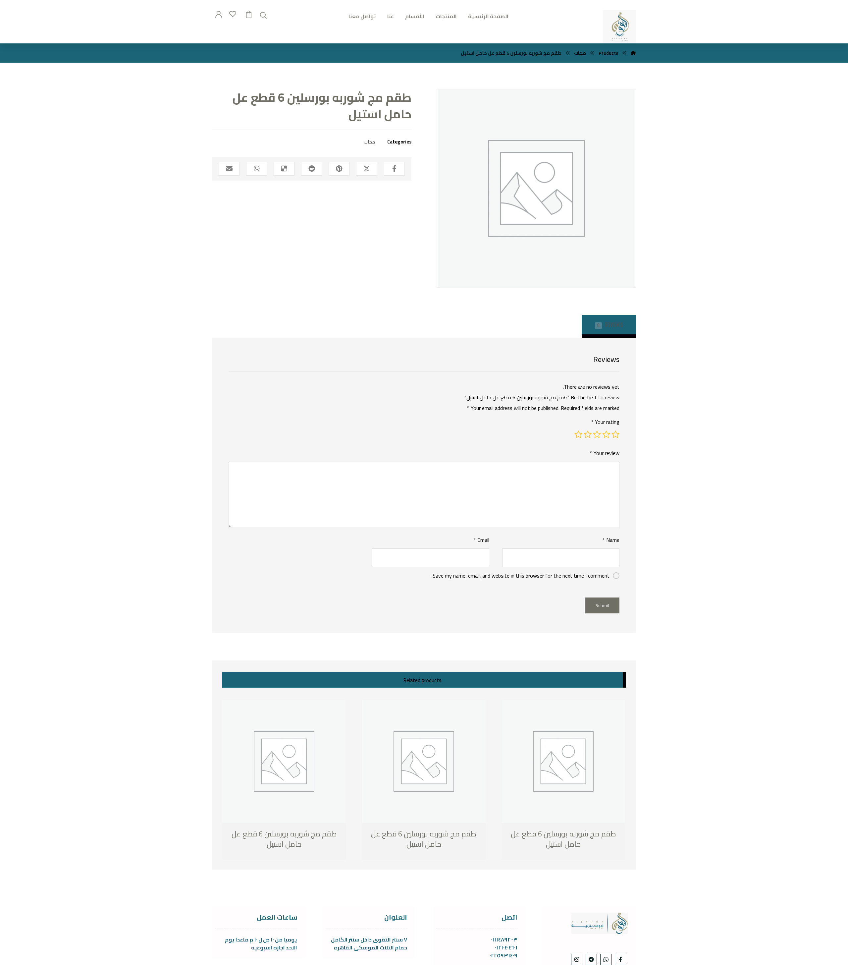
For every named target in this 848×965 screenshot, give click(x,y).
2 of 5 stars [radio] (606, 434)
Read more (256, 845)
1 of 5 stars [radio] (615, 434)
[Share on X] (366, 169)
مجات (369, 141)
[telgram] (591, 959)
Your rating (605, 422)
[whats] (605, 959)
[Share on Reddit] (311, 169)
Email (481, 540)
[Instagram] (576, 959)
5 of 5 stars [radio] (578, 434)
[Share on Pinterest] (339, 169)
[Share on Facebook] (394, 169)
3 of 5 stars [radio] (597, 434)
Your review (604, 453)
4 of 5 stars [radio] (588, 434)
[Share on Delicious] (284, 169)
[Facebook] (620, 959)
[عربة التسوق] (248, 14)
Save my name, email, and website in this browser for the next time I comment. (521, 576)
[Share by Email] (229, 169)
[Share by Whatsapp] (256, 169)
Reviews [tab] (610, 325)
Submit (602, 605)
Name (611, 540)
